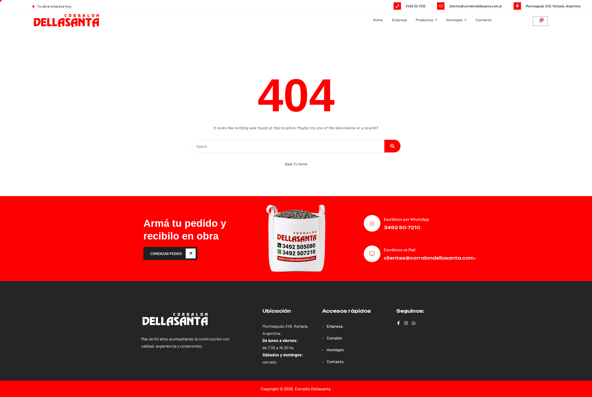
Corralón (334, 337)
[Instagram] (406, 323)
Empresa (399, 20)
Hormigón (335, 349)
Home (378, 20)
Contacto (484, 20)
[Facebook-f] (398, 323)
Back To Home (296, 164)
